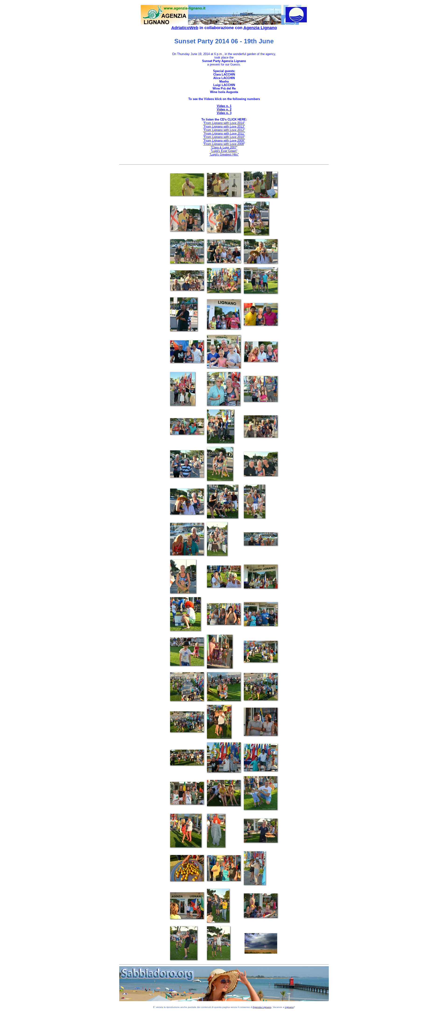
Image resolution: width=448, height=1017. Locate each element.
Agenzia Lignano (260, 27)
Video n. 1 (224, 106)
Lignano (289, 1007)
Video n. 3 (224, 113)
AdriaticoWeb (184, 27)
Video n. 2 (224, 109)
